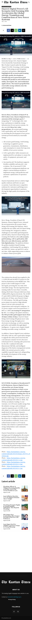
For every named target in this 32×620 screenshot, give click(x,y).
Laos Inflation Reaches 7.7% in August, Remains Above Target (11, 497)
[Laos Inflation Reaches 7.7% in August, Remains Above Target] (24, 498)
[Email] (23, 30)
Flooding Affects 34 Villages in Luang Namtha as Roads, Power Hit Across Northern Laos (11, 488)
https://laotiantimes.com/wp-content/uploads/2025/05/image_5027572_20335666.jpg (16, 454)
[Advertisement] (16, 552)
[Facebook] (8, 30)
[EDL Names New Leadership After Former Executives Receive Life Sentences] (24, 517)
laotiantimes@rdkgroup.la (14, 597)
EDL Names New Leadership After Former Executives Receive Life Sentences (11, 516)
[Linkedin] (19, 30)
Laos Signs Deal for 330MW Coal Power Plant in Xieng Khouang (11, 525)
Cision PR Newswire (6, 6)
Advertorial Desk (7, 25)
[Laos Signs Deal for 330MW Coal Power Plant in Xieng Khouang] (24, 526)
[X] (12, 30)
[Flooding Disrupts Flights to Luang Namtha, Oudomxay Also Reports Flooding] (24, 507)
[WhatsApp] (16, 30)
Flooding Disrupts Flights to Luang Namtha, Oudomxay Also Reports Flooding (11, 507)
